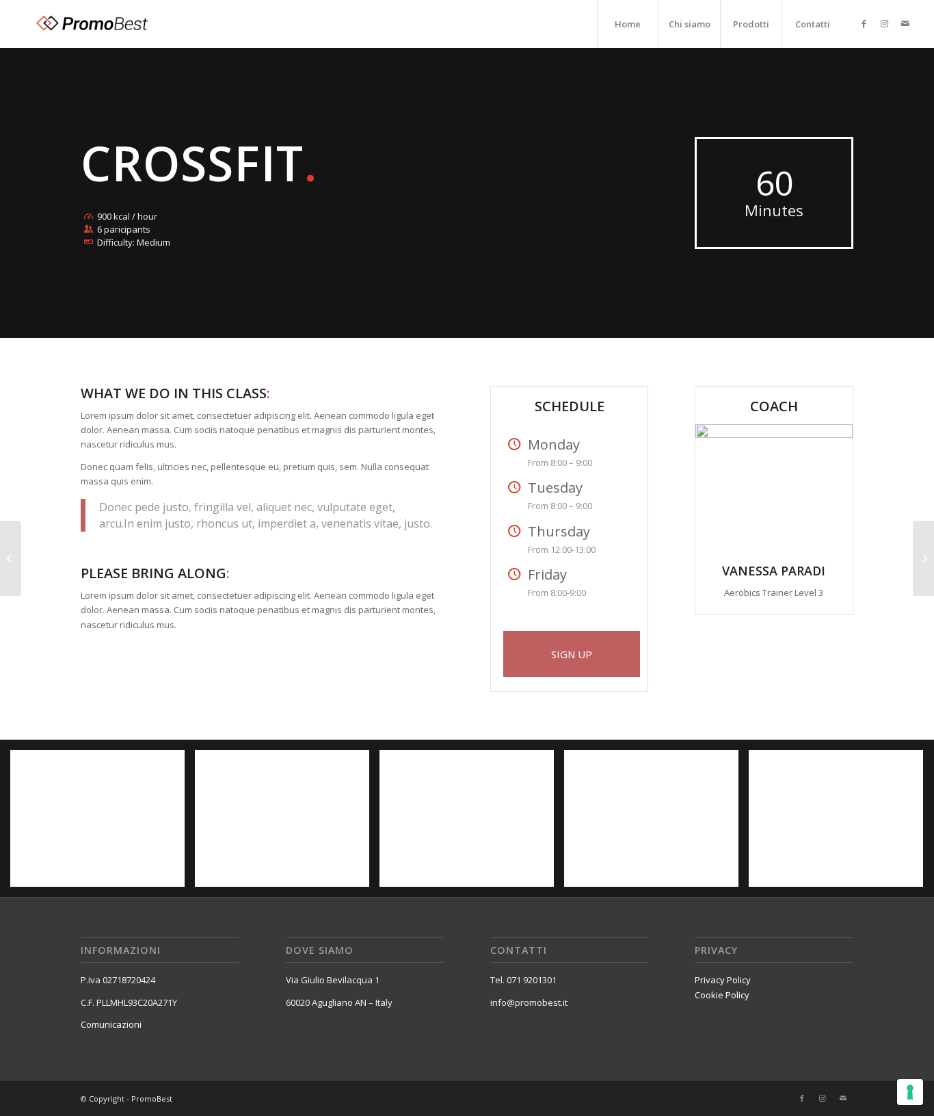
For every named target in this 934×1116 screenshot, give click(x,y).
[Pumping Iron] (923, 558)
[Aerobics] (10, 558)
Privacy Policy (723, 980)
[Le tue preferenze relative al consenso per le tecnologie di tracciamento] (910, 1092)
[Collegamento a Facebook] (864, 23)
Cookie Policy (722, 995)
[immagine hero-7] (841, 824)
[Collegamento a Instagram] (885, 23)
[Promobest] (90, 24)
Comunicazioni (111, 1024)
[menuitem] (627, 24)
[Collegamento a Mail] (905, 23)
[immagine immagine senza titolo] (102, 824)
